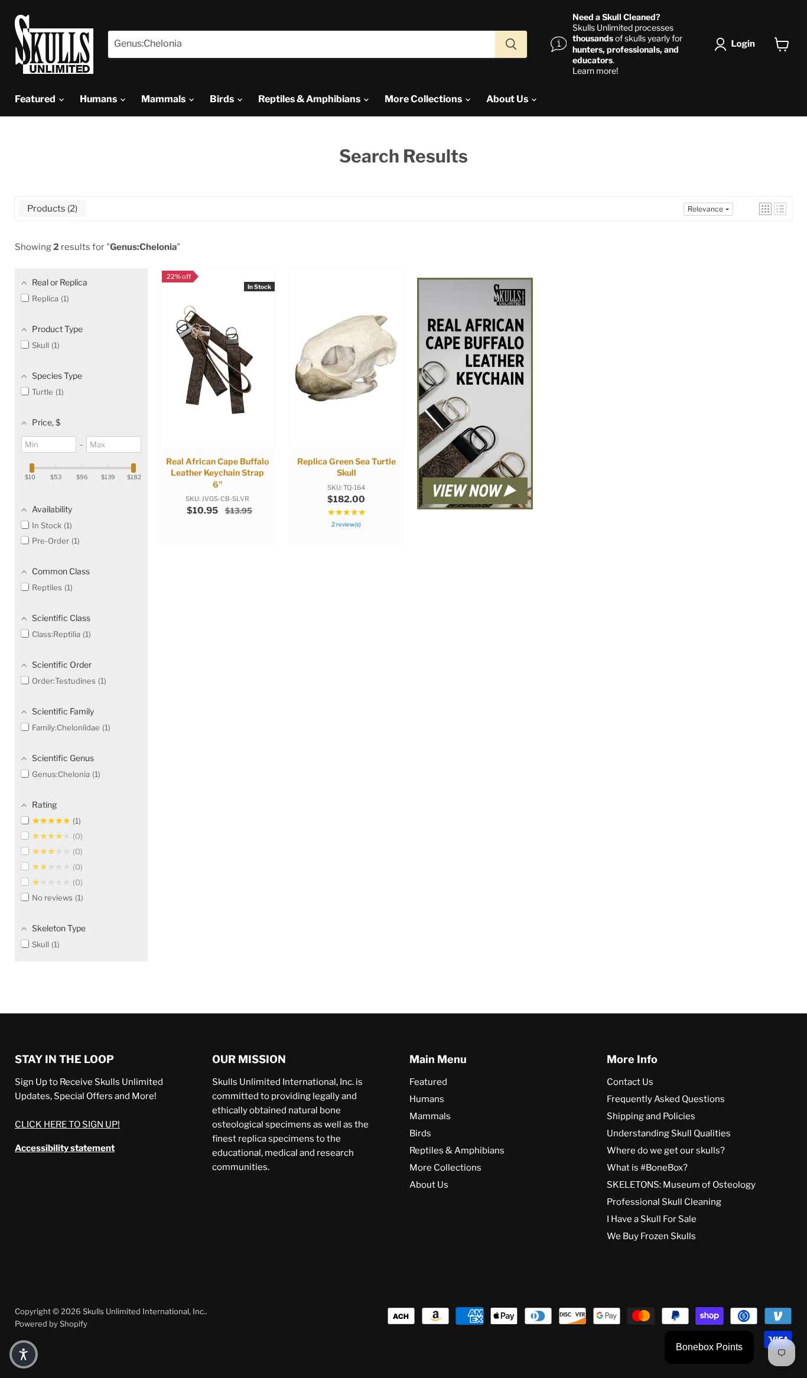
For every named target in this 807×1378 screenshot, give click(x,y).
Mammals (164, 99)
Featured (36, 99)
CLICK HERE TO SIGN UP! (67, 1124)
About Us (508, 99)
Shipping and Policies (651, 1116)
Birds (223, 99)
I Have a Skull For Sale (652, 1219)
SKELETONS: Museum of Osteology (681, 1184)
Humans (99, 99)
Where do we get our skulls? (666, 1150)
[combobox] (301, 44)
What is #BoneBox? (647, 1167)
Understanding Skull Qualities (669, 1133)
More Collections (424, 99)
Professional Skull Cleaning (664, 1202)
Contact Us (630, 1082)
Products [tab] (51, 208)
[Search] (511, 44)
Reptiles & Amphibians (310, 99)
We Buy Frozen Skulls (651, 1236)
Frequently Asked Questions (666, 1099)
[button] (737, 44)
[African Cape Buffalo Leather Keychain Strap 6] (475, 394)
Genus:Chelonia (143, 247)
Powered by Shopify (51, 1323)
